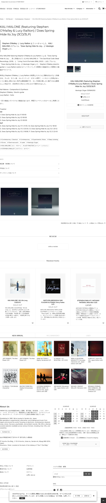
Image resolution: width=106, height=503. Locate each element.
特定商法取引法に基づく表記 (9, 486)
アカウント (87, 2)
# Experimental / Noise (39, 139)
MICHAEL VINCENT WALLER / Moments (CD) (79, 387)
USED (88, 336)
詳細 (22, 498)
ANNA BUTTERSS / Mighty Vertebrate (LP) (44, 359)
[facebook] (57, 490)
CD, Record (9, 19)
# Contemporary (24, 139)
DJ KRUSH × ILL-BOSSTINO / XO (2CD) (61, 359)
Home (1, 19)
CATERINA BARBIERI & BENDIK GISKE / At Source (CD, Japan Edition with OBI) (44, 389)
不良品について (4, 168)
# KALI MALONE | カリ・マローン (11, 145)
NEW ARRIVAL (17, 336)
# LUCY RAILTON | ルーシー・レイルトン (35, 145)
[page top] (103, 500)
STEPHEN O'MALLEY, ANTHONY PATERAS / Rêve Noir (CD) (88, 301)
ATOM (6, 483)
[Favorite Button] (32, 323)
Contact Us (6, 432)
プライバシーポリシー (7, 489)
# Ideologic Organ (32, 142)
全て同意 (77, 496)
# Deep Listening (53, 139)
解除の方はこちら (59, 477)
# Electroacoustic (12, 142)
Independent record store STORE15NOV (12, 2)
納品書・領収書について (7, 164)
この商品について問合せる (96, 223)
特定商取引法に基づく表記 (68, 223)
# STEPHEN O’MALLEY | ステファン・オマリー (15, 148)
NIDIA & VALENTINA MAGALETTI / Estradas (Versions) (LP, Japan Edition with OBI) (78, 361)
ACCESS (5, 449)
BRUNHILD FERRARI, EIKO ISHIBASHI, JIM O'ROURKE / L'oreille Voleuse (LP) (94, 389)
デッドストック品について (8, 173)
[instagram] (61, 490)
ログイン (99, 2)
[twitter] (54, 490)
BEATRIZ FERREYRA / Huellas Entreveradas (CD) (26, 388)
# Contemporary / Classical (9, 139)
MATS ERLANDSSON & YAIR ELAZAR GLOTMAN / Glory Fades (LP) (52, 302)
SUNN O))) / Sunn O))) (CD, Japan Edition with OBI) (95, 360)
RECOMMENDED (53, 336)
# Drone (3, 142)
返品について (82, 223)
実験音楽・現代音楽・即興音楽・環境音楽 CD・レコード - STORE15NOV (22, 8)
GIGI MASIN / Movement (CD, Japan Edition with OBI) (61, 388)
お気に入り (86, 97)
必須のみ (86, 496)
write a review (53, 246)
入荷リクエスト (85, 127)
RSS (1, 483)
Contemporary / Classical (22, 19)
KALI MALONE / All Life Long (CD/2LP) (17, 301)
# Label (22, 142)
